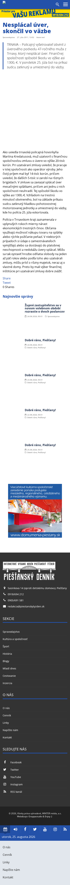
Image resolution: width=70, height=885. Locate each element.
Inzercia (7, 683)
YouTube (15, 777)
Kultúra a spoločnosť (15, 639)
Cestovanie (9, 675)
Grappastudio (35, 816)
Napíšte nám (10, 730)
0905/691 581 (16, 600)
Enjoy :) (48, 816)
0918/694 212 (16, 594)
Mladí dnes (9, 668)
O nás (6, 708)
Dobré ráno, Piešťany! (40, 340)
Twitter (14, 769)
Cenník (7, 715)
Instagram (16, 784)
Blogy (6, 661)
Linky (6, 722)
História (7, 653)
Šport (6, 646)
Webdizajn (22, 816)
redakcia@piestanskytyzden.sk (26, 606)
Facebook (16, 762)
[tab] (5, 829)
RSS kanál (16, 791)
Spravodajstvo (11, 631)
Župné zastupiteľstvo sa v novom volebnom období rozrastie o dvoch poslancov (45, 308)
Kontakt (7, 737)
